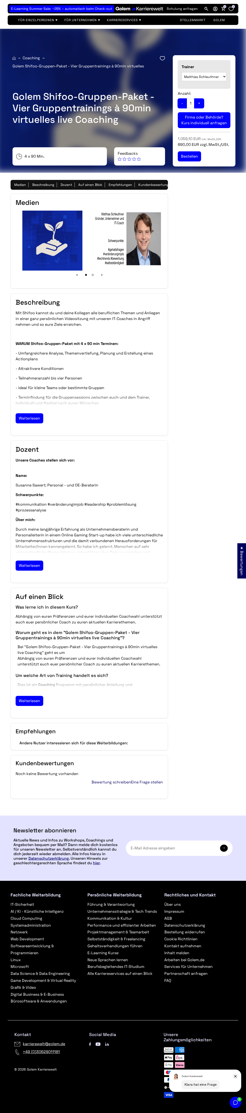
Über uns (172, 904)
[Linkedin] (107, 1043)
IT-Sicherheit (22, 904)
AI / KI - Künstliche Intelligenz (37, 911)
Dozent (66, 185)
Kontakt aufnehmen (182, 945)
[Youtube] (98, 1043)
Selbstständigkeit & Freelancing (116, 938)
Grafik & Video (23, 987)
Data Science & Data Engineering (40, 973)
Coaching (31, 57)
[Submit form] (224, 848)
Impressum (174, 911)
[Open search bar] (206, 9)
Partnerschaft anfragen (186, 973)
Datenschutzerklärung (48, 858)
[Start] (14, 58)
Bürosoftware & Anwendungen (39, 1001)
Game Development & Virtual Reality (43, 980)
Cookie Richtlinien (180, 938)
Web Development (27, 938)
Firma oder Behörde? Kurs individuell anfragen (204, 120)
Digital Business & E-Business (37, 994)
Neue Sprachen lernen (107, 959)
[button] (215, 9)
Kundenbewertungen (155, 185)
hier (96, 862)
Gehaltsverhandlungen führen (114, 945)
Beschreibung (43, 185)
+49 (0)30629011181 (41, 1051)
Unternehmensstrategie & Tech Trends (122, 911)
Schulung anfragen (182, 8)
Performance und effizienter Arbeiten (121, 925)
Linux (16, 959)
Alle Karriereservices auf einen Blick (120, 973)
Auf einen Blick (90, 185)
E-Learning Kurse (102, 952)
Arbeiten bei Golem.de (184, 959)
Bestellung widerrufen (184, 932)
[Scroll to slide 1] (86, 275)
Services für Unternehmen (188, 966)
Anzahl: (184, 93)
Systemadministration (31, 925)
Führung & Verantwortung (111, 904)
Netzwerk (19, 932)
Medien (20, 185)
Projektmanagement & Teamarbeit (118, 932)
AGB (168, 918)
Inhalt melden (176, 952)
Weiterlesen (29, 418)
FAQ (167, 980)
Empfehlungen (120, 185)
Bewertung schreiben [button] (111, 782)
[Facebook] (90, 1043)
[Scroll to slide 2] (93, 275)
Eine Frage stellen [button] (147, 782)
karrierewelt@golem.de (44, 1043)
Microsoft (20, 966)
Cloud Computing (26, 918)
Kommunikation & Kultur (109, 918)
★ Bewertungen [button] (241, 560)
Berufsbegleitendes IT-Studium (115, 966)
